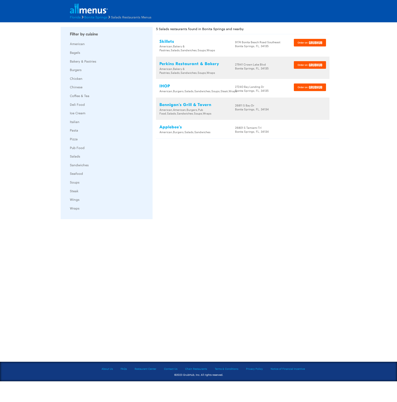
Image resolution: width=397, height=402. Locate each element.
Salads (75, 156)
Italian (74, 121)
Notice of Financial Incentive (288, 368)
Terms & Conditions (226, 368)
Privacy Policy (254, 368)
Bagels (75, 52)
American (77, 43)
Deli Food (77, 104)
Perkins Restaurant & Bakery (189, 63)
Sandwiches (79, 165)
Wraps (74, 208)
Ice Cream (77, 113)
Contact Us (170, 368)
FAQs (124, 368)
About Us (107, 368)
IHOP (164, 86)
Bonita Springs (95, 17)
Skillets (166, 41)
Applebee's (170, 127)
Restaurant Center (145, 368)
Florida (75, 17)
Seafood (76, 173)
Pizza (74, 139)
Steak (74, 191)
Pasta (74, 130)
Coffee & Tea (79, 95)
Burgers (76, 69)
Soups (74, 182)
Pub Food (77, 147)
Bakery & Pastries (83, 61)
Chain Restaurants (196, 368)
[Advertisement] (95, 292)
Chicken (76, 78)
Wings (74, 199)
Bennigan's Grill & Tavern (185, 104)
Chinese (76, 87)
